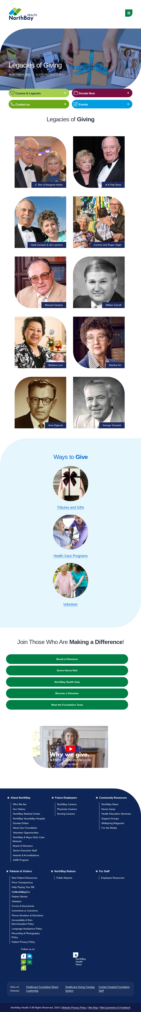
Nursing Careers (66, 813)
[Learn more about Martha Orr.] (99, 342)
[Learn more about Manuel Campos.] (40, 282)
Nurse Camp (108, 809)
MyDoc (21, 892)
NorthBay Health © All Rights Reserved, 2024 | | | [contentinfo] (70, 1007)
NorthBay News (109, 804)
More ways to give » (87, 88)
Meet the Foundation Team (67, 704)
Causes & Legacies (28, 93)
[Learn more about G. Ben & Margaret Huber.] (40, 162)
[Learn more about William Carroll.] (99, 282)
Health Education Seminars (116, 813)
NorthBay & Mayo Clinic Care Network (29, 839)
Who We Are (19, 804)
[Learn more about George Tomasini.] (99, 402)
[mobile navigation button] (128, 13)
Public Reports (64, 877)
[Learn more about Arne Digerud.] (40, 402)
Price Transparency (22, 882)
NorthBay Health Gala (67, 682)
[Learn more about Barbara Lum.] (40, 342)
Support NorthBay (50, 74)
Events (83, 104)
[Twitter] (23, 967)
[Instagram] (29, 962)
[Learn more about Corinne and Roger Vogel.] (99, 222)
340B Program (21, 860)
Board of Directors (67, 659)
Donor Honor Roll (67, 670)
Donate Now (87, 93)
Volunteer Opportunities (26, 832)
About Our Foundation (25, 827)
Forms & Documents (23, 906)
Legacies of (70, 119)
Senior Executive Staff (25, 850)
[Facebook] (23, 956)
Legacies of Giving (35, 65)
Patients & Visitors (21, 871)
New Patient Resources (24, 877)
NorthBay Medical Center (26, 813)
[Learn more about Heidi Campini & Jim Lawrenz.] (40, 222)
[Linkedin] (23, 962)
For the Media (109, 827)
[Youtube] (29, 956)
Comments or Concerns (25, 910)
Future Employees (66, 797)
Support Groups (110, 818)
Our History (19, 809)
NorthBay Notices (65, 871)
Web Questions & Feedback (115, 1007)
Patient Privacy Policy (23, 942)
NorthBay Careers (67, 804)
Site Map (93, 1007)
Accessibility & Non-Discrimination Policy (23, 922)
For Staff (104, 871)
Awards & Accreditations (26, 855)
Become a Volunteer (67, 693)
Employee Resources (112, 877)
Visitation (16, 901)
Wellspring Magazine (112, 823)
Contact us (22, 104)
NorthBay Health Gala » (88, 100)
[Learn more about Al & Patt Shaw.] (99, 162)
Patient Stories (20, 896)
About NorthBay (20, 797)
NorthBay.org (20, 74)
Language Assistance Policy (27, 928)
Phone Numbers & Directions (27, 915)
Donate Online (21, 823)
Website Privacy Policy (74, 1007)
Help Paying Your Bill (23, 887)
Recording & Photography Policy (26, 935)
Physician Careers (67, 809)
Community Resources (113, 797)
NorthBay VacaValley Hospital (29, 818)
